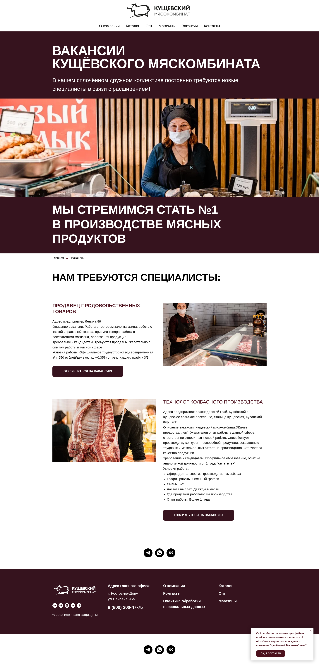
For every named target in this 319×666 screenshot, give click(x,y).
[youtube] (54, 605)
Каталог (132, 26)
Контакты (212, 26)
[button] (87, 368)
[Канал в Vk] (171, 552)
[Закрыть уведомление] (311, 630)
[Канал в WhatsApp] (159, 552)
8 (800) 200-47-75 (125, 607)
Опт (149, 26)
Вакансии (190, 26)
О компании (109, 26)
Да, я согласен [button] (271, 653)
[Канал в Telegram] (148, 552)
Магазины (167, 26)
